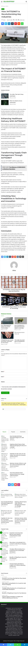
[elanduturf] (8, 1)
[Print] (23, 257)
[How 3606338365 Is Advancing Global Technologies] (7, 320)
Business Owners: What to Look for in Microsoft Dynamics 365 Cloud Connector (18, 465)
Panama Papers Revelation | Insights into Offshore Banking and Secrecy (17, 565)
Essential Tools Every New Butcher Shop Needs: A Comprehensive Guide (16, 534)
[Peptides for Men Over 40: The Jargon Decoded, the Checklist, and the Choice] (5, 457)
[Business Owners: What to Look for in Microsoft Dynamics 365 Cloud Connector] (5, 467)
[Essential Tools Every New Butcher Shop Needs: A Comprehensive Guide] (5, 536)
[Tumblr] (10, 257)
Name (2, 371)
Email (2, 376)
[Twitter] (5, 257)
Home (3, 6)
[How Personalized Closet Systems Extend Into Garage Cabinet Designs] (5, 476)
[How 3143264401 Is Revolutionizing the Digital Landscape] (21, 320)
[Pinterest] (13, 257)
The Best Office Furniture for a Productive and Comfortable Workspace (17, 550)
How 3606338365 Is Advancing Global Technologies (6, 327)
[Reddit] (15, 257)
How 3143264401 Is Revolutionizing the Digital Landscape (19, 327)
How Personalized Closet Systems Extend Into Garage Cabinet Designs (17, 474)
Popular (13, 431)
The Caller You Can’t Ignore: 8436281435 (20, 340)
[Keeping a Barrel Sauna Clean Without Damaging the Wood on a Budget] (5, 448)
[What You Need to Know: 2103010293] (5, 102)
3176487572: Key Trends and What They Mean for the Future (7, 341)
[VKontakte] (18, 257)
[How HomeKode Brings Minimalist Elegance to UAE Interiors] (5, 439)
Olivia (14, 270)
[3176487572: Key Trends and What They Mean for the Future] (7, 335)
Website (3, 381)
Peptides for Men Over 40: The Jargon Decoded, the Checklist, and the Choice (18, 455)
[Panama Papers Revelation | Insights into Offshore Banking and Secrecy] (5, 565)
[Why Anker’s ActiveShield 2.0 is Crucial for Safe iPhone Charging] (5, 544)
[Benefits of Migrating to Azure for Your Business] (5, 559)
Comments (22, 431)
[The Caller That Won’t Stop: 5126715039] (5, 96)
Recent (4, 431)
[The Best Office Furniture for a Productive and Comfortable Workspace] (5, 552)
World (7, 6)
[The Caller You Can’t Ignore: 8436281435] (21, 335)
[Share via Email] (20, 257)
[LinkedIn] (7, 257)
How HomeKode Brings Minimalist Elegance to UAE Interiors (17, 438)
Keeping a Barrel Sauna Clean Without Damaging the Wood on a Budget (18, 446)
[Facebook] (2, 257)
